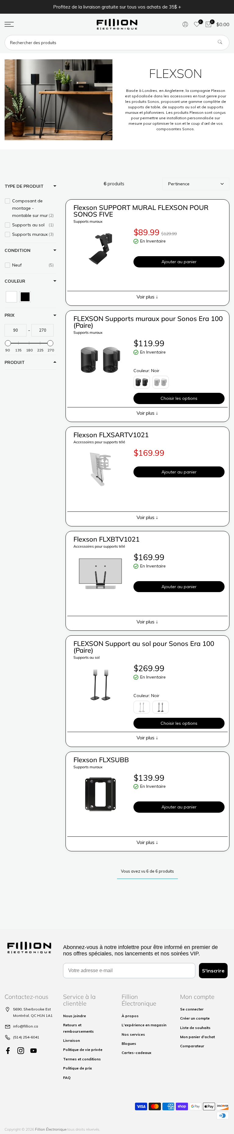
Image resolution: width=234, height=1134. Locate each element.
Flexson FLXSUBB (101, 759)
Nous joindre (74, 1016)
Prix (9, 315)
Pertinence (179, 184)
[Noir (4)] (25, 296)
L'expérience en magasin (144, 1025)
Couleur (15, 281)
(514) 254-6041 (26, 1037)
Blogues (129, 1043)
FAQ (67, 1077)
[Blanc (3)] (11, 296)
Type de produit (24, 186)
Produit (15, 362)
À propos (130, 1016)
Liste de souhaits (195, 1027)
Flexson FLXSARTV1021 (111, 434)
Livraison (71, 1040)
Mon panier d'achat (197, 1037)
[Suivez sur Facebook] (8, 1050)
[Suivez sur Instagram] (20, 1050)
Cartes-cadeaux (136, 1052)
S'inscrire (213, 971)
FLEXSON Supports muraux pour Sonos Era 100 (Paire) (148, 322)
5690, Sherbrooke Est (32, 1009)
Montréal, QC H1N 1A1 (33, 1015)
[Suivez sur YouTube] (33, 1050)
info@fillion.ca (25, 1026)
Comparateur (192, 1046)
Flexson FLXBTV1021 (106, 539)
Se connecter (192, 1009)
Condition (17, 250)
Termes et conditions (82, 1059)
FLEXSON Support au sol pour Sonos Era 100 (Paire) (143, 647)
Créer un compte (195, 1018)
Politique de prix (77, 1068)
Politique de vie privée (82, 1049)
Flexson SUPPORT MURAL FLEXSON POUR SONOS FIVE (140, 211)
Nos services (133, 1034)
